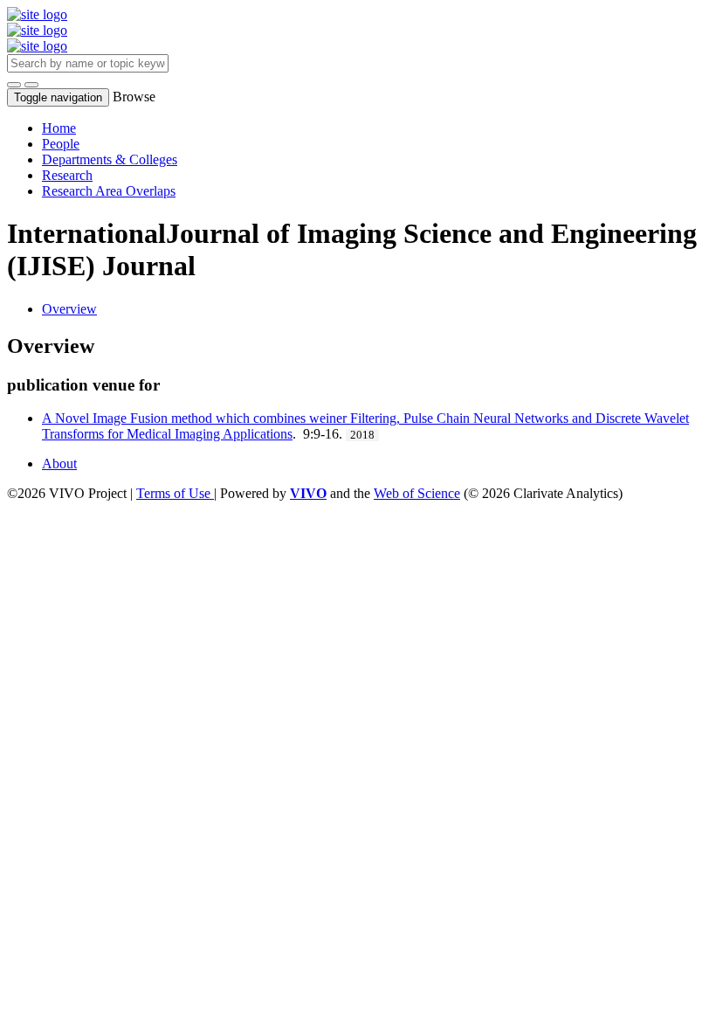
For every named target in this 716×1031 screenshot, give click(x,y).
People (60, 143)
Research (67, 175)
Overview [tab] (69, 308)
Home (59, 128)
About (59, 463)
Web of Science (417, 493)
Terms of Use (175, 493)
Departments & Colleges (109, 159)
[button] (14, 84)
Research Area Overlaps (109, 190)
